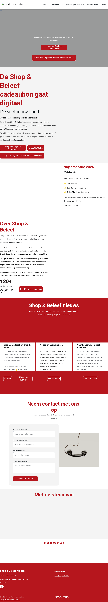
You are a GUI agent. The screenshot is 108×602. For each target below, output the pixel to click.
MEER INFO (54, 379)
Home (45, 4)
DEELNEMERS (36, 148)
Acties (104, 4)
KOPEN (7, 379)
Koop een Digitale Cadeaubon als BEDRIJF (54, 58)
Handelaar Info (92, 4)
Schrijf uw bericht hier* (20, 461)
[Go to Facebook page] (2, 586)
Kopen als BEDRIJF (23, 378)
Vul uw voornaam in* (20, 430)
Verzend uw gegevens (25, 478)
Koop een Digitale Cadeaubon (54, 47)
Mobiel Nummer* (19, 451)
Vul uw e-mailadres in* (20, 440)
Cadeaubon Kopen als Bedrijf (73, 4)
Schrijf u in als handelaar (31, 289)
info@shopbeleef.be (62, 576)
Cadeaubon (55, 4)
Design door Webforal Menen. (10, 600)
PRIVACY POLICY (62, 597)
